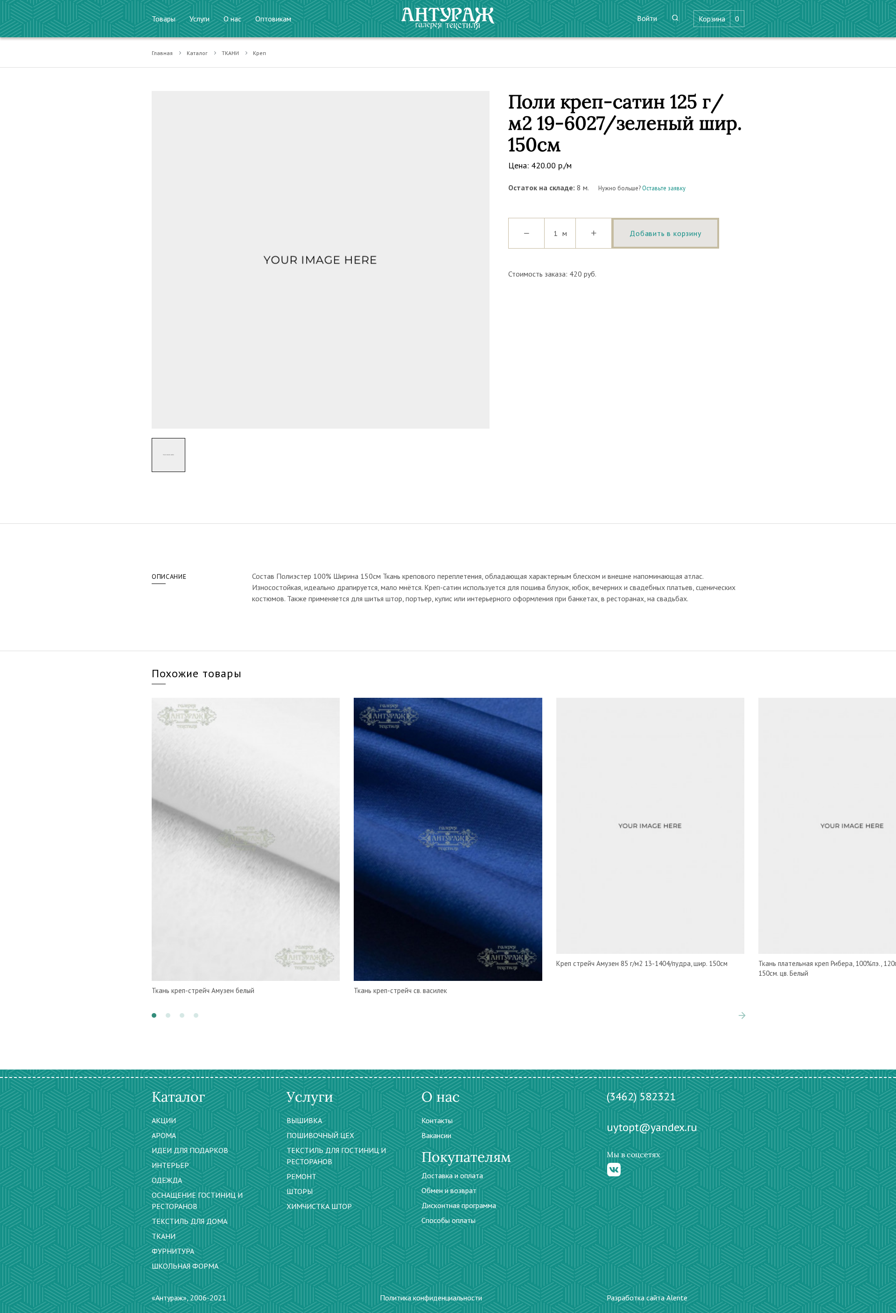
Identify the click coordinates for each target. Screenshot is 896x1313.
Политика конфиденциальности (431, 1297)
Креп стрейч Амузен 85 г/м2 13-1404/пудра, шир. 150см (642, 963)
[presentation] (728, 1015)
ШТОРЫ (300, 1191)
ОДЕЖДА (167, 1180)
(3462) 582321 (641, 1096)
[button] (154, 1015)
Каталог (197, 52)
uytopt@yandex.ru (652, 1127)
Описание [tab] (169, 576)
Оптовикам (273, 18)
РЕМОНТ (301, 1176)
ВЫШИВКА (304, 1120)
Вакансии (436, 1135)
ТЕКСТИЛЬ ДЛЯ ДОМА (189, 1221)
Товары (163, 18)
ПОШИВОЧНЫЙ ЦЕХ (320, 1135)
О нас (232, 18)
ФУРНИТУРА (173, 1251)
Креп (259, 52)
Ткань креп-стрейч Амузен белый (203, 990)
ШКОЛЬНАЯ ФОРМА (185, 1266)
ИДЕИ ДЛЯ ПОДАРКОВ (190, 1150)
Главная (162, 52)
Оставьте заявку (664, 188)
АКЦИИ (164, 1120)
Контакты (437, 1120)
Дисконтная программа (458, 1205)
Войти (647, 18)
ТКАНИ (230, 52)
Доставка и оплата (452, 1175)
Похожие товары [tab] (197, 673)
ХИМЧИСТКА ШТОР (319, 1206)
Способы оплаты (448, 1220)
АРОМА (164, 1135)
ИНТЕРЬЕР (170, 1165)
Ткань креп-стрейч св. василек (400, 990)
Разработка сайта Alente (647, 1297)
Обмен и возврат (448, 1190)
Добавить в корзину (665, 233)
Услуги (199, 18)
